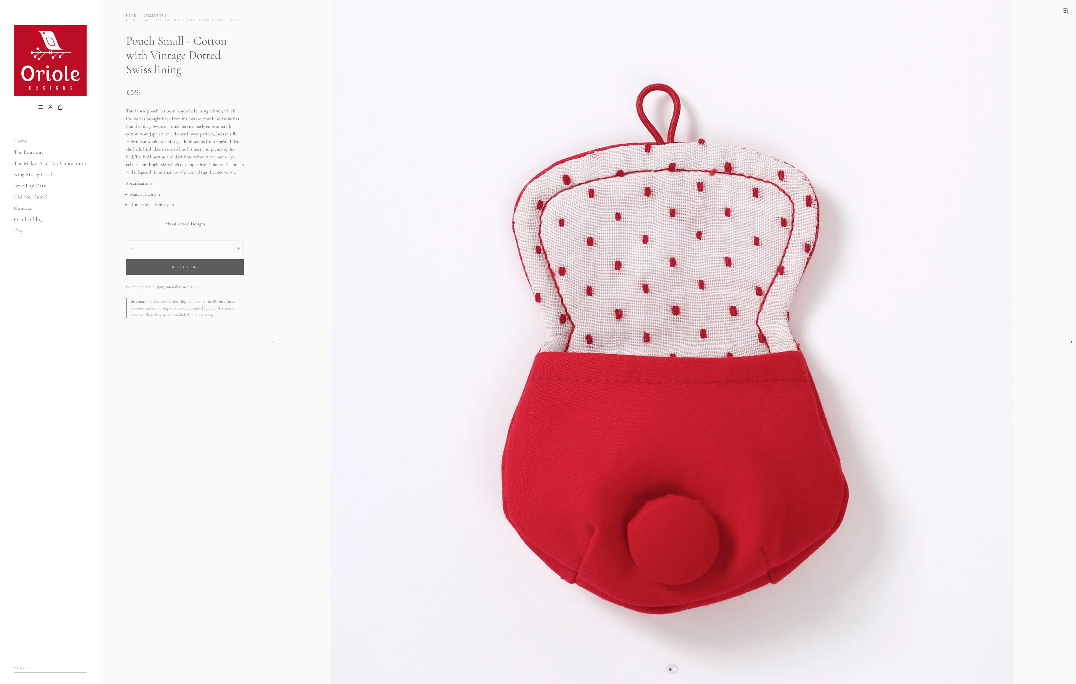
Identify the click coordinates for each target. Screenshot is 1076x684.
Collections (154, 15)
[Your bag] (60, 107)
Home (131, 15)
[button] (670, 669)
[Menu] (40, 107)
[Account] (50, 107)
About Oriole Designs (184, 224)
